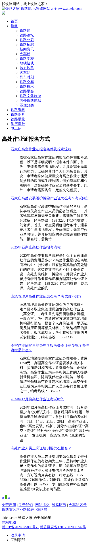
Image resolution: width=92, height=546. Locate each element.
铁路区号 (59, 505)
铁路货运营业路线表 (18, 509)
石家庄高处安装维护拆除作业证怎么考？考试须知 (50, 198)
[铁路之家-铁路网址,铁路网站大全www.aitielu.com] (42, 8)
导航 (14, 26)
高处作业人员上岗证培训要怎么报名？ (41, 448)
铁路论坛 (27, 35)
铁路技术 (27, 86)
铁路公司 (27, 40)
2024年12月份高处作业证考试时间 (37, 399)
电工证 (16, 128)
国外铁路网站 (30, 100)
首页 (14, 21)
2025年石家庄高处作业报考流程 (36, 247)
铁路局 (25, 30)
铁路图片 (18, 114)
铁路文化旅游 (30, 96)
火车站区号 (78, 505)
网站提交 (42, 505)
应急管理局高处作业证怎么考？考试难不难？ (46, 296)
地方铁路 (27, 68)
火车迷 (25, 54)
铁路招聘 (27, 44)
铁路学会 (27, 91)
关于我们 (26, 505)
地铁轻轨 (27, 63)
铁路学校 (27, 58)
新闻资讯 (27, 49)
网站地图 (9, 522)
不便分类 (27, 105)
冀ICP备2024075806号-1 (20, 527)
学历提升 (18, 124)
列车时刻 (27, 77)
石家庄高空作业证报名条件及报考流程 (41, 149)
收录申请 (18, 535)
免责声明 (9, 505)
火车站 (25, 72)
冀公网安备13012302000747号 (63, 527)
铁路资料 (18, 110)
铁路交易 (27, 82)
